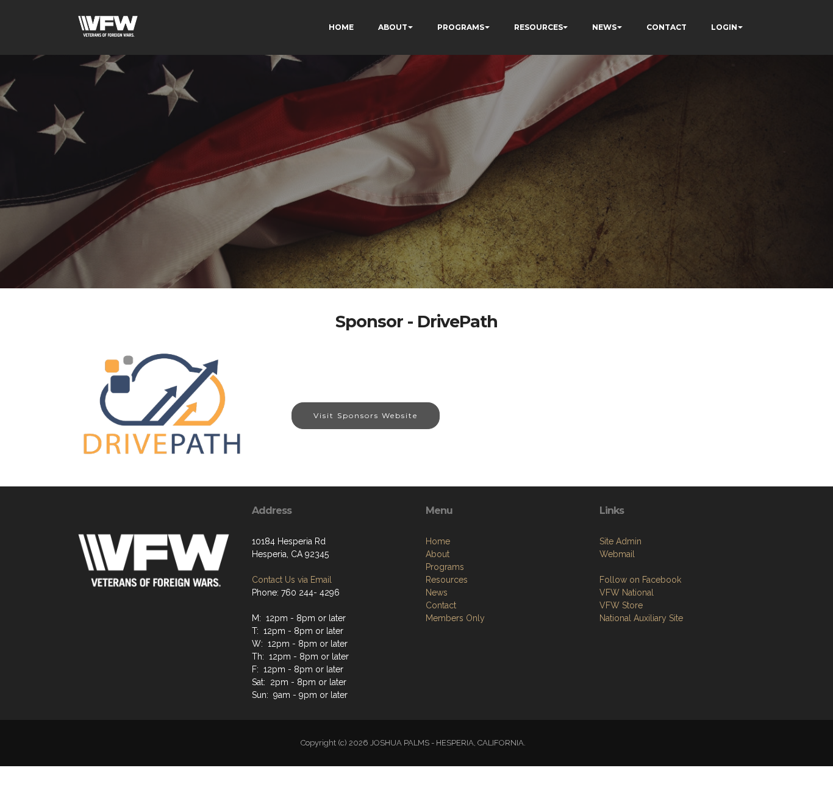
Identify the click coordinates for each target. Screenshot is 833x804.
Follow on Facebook (640, 580)
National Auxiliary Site (641, 618)
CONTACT (666, 27)
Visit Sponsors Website (365, 415)
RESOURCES (538, 27)
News (437, 592)
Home (438, 541)
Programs (445, 567)
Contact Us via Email (292, 580)
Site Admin (620, 541)
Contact (441, 605)
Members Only (455, 618)
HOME (341, 27)
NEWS (604, 27)
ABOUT (392, 27)
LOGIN (724, 27)
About (437, 554)
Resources (447, 580)
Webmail (617, 554)
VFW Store (621, 605)
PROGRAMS (460, 27)
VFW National (626, 592)
